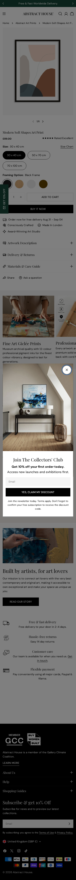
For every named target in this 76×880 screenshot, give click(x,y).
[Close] (67, 370)
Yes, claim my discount (38, 492)
